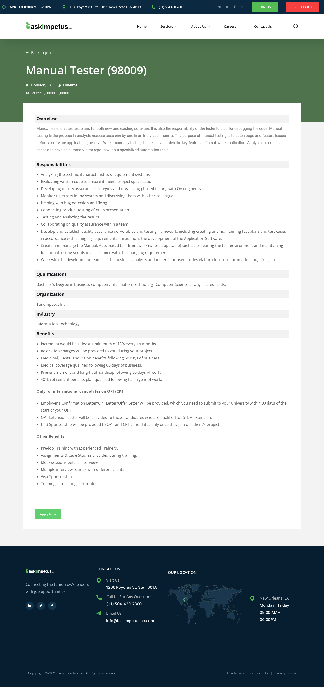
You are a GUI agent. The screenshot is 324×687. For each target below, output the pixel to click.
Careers (230, 26)
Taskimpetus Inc (70, 673)
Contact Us (263, 26)
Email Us (114, 613)
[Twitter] (227, 7)
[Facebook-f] (234, 7)
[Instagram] (242, 7)
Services (166, 26)
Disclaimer (235, 673)
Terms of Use (259, 673)
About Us (198, 26)
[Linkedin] (219, 7)
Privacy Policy (284, 673)
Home (142, 26)
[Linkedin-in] (30, 606)
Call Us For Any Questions (129, 596)
